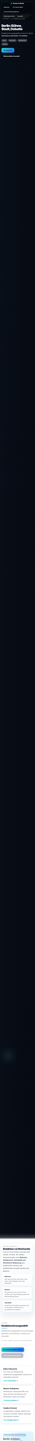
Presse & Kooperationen (11, 11)
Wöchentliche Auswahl (11, 56)
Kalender (6, 7)
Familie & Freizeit (10, 1408)
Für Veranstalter (18, 7)
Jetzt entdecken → (10, 1381)
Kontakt (20, 16)
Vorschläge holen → (11, 1420)
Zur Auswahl (7, 50)
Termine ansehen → (11, 1400)
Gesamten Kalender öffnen (12, 1349)
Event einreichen (9, 16)
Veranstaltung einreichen (12, 1355)
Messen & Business (11, 1388)
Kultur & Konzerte (10, 1369)
